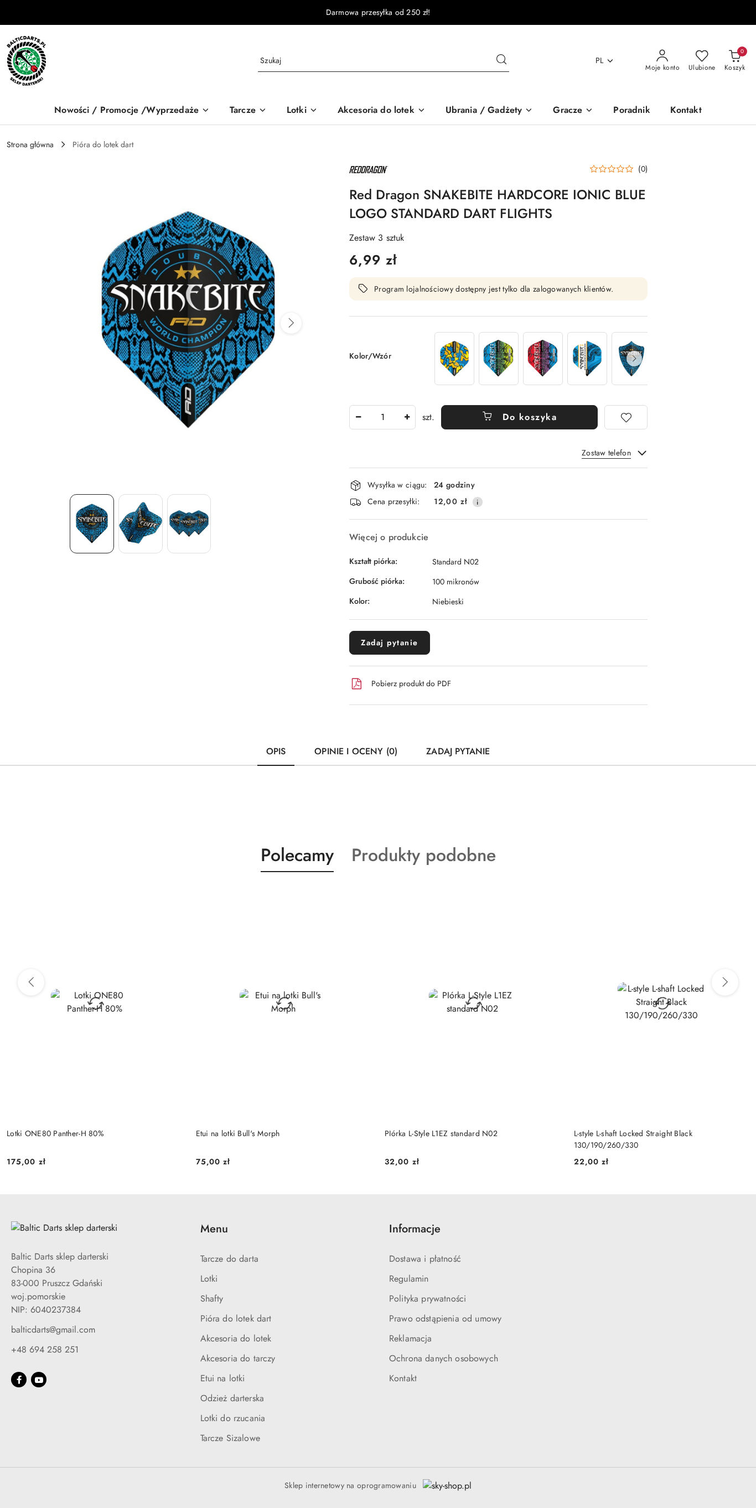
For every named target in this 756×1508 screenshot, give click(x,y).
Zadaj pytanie (389, 642)
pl (600, 60)
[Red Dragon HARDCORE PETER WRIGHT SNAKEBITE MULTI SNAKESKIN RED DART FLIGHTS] (543, 358)
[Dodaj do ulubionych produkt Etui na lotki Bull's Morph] (358, 898)
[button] (291, 323)
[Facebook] (19, 1379)
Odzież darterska (232, 1398)
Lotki (209, 1278)
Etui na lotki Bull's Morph (238, 1133)
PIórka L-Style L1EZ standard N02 (441, 1133)
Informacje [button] (415, 1229)
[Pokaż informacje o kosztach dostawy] (478, 502)
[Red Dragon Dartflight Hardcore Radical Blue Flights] (454, 358)
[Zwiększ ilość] (406, 417)
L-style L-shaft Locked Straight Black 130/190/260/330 (633, 1139)
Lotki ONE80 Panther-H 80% (55, 1133)
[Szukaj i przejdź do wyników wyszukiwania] (501, 61)
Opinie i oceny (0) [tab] (355, 751)
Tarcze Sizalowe (230, 1438)
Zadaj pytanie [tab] (458, 751)
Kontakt (403, 1378)
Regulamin (408, 1278)
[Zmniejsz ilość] (358, 417)
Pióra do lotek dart (236, 1318)
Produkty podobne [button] (423, 855)
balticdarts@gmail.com (53, 1329)
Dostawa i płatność (425, 1258)
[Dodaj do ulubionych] (626, 417)
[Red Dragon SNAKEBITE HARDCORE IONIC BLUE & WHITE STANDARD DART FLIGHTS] (587, 358)
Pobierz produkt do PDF (411, 683)
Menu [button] (214, 1229)
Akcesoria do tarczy (238, 1358)
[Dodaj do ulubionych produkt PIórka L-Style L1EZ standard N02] (548, 898)
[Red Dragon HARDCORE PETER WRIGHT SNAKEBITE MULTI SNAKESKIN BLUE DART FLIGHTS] (498, 358)
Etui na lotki (222, 1378)
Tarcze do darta (229, 1258)
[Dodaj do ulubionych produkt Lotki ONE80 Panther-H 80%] (170, 898)
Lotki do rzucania (233, 1418)
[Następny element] (634, 359)
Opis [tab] (276, 751)
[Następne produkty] (725, 982)
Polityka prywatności (427, 1298)
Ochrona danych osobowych (443, 1358)
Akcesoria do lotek (236, 1338)
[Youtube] (38, 1379)
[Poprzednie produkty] (31, 982)
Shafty (212, 1298)
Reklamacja (410, 1338)
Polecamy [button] (297, 855)
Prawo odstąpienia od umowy (445, 1318)
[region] (540, 358)
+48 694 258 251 (45, 1349)
